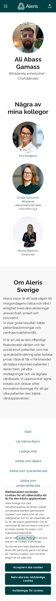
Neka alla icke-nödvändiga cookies (28, 579)
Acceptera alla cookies (28, 567)
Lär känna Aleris (28, 441)
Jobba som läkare (28, 461)
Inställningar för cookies (28, 590)
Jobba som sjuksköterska (28, 471)
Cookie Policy (25, 537)
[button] (49, 6)
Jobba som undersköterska (28, 483)
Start (28, 432)
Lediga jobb (28, 451)
